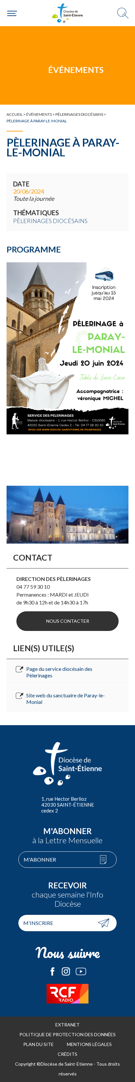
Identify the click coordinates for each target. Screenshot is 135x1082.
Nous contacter (67, 621)
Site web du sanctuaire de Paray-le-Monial (65, 698)
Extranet (67, 1024)
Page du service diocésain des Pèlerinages (59, 672)
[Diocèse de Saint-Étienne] (67, 13)
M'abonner (40, 859)
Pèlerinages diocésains (79, 114)
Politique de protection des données (67, 1034)
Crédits (67, 1054)
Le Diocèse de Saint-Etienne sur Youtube (81, 971)
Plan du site (38, 1044)
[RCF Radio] (67, 993)
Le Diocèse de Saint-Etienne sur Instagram (66, 971)
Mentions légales (89, 1044)
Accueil (15, 114)
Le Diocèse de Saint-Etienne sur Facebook (52, 971)
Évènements (39, 114)
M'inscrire (38, 923)
